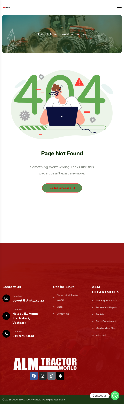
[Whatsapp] (115, 395)
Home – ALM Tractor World (53, 34)
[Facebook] (34, 376)
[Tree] (60, 376)
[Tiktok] (51, 376)
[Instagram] (43, 376)
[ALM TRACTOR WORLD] (6, 7)
